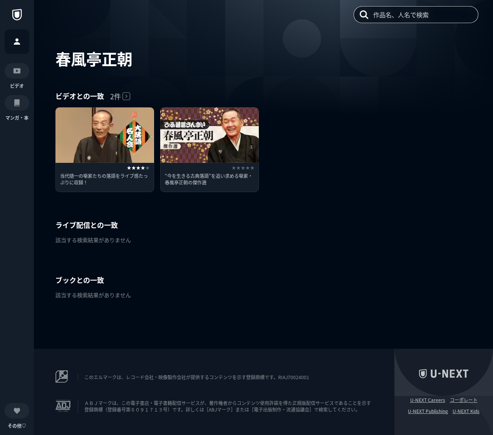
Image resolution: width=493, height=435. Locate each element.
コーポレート (464, 400)
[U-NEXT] (17, 14)
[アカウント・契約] (17, 41)
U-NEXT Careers (427, 400)
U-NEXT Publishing (428, 411)
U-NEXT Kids (466, 411)
